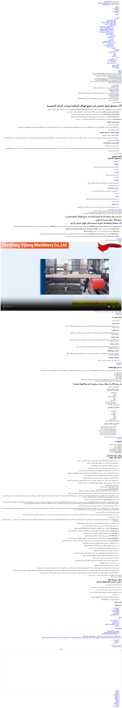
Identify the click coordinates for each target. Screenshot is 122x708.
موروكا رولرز (113, 35)
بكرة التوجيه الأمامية (108, 41)
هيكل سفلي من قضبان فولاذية (109, 22)
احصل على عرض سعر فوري (114, 209)
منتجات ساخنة (100, 636)
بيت (118, 17)
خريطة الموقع (93, 636)
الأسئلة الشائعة (115, 66)
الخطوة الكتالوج (111, 77)
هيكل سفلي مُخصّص (86, 637)
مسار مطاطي (112, 25)
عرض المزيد (118, 77)
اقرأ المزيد (119, 238)
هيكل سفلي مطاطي (111, 21)
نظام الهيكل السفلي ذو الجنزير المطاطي (71, 637)
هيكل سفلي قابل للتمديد (110, 23)
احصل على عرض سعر (113, 89)
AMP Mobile (86, 636)
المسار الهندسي (109, 33)
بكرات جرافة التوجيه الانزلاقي (109, 42)
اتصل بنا (117, 68)
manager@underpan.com (103, 3)
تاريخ (115, 53)
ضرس (111, 38)
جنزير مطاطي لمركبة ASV (106, 27)
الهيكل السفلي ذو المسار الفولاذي (99, 637)
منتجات (117, 18)
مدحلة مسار (110, 37)
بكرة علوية (110, 39)
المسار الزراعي (109, 34)
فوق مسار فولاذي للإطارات (106, 30)
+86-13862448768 (108, 1)
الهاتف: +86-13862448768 (113, 631)
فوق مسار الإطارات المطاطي (106, 29)
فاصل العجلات (109, 46)
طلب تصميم (118, 363)
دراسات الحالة (115, 65)
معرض (114, 54)
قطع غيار (114, 48)
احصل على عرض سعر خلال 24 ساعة (112, 437)
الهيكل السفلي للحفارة (46, 637)
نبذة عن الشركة (112, 52)
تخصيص (117, 49)
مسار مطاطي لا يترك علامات (106, 26)
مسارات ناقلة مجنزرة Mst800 (114, 637)
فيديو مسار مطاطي (111, 62)
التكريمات (113, 56)
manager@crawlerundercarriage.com (110, 633)
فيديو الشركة (113, 58)
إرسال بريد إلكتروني (116, 646)
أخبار (117, 64)
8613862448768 (106, 4)
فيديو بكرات (113, 61)
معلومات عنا (116, 50)
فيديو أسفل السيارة (111, 60)
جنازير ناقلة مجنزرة (57, 637)
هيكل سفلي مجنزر (111, 19)
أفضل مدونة (116, 613)
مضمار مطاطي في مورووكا (106, 31)
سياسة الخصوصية (114, 614)
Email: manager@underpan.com (111, 632)
